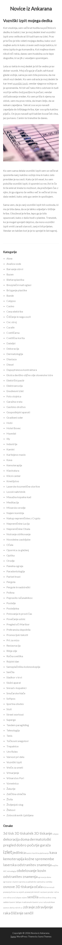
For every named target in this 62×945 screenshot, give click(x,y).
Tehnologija (13, 730)
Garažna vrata (14, 401)
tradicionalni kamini (30, 902)
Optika (10, 555)
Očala (9, 544)
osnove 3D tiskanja (18, 886)
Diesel (10, 364)
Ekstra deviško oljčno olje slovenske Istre (29, 375)
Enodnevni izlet (15, 391)
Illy (8, 438)
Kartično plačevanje (40, 853)
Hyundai (11, 433)
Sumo (13, 936)
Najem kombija (15, 513)
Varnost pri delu (15, 756)
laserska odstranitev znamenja (27, 864)
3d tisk (8, 833)
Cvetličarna (13, 332)
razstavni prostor (47, 892)
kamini (29, 853)
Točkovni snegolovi (17, 741)
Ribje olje (11, 650)
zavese (6, 908)
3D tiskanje (43, 833)
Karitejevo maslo (16, 454)
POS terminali (48, 887)
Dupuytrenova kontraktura (21, 369)
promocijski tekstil (32, 892)
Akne (9, 258)
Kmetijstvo (12, 481)
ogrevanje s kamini (11, 882)
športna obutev (15, 703)
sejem (24, 897)
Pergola (10, 581)
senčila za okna (45, 897)
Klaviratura (12, 470)
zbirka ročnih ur (16, 908)
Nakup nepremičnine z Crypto (23, 518)
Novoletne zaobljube (18, 539)
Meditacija (12, 502)
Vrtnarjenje (12, 772)
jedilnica (19, 852)
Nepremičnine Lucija (18, 523)
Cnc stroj (11, 322)
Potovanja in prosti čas (19, 613)
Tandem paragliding (17, 725)
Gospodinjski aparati (18, 412)
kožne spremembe (39, 859)
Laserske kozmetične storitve (23, 486)
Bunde (10, 295)
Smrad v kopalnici (16, 687)
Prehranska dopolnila (18, 629)
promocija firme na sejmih (13, 892)
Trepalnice (12, 746)
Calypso (11, 300)
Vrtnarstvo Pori (15, 778)
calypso (55, 834)
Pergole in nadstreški (18, 587)
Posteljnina (12, 608)
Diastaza (11, 359)
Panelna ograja (14, 566)
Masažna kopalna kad (18, 497)
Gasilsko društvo (16, 406)
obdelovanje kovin (31, 870)
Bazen (10, 274)
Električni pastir (15, 380)
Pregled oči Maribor (18, 624)
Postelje (11, 603)
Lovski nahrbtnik (15, 491)
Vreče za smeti (14, 767)
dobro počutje (28, 845)
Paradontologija (15, 571)
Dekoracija (12, 348)
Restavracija (13, 645)
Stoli (9, 709)
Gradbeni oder (14, 417)
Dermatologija (14, 353)
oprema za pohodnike (28, 882)
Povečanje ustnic (15, 619)
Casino (10, 306)
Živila (9, 799)
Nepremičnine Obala (18, 528)
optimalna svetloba (44, 882)
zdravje (29, 907)
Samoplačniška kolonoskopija (23, 666)
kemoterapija (13, 859)
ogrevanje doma (44, 877)
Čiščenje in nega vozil (18, 316)
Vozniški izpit (14, 762)
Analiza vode (13, 263)
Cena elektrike (14, 311)
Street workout (15, 714)
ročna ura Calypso (14, 897)
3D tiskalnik (24, 833)
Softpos (10, 698)
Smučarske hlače (15, 693)
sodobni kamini (9, 902)
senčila (32, 897)
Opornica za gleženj (17, 550)
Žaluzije (10, 788)
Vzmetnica (12, 783)
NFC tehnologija (9, 871)
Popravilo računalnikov (19, 597)
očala (38, 886)
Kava (9, 459)
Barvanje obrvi (14, 269)
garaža (45, 845)
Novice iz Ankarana (31, 8)
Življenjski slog (14, 804)
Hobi (9, 422)
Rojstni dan (12, 661)
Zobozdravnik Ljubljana (19, 815)
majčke (55, 865)
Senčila (10, 672)
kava (53, 852)
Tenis (9, 735)
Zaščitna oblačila (16, 794)
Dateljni (10, 343)
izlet (7, 852)
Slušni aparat (13, 682)
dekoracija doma (16, 839)
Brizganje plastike (16, 290)
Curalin (10, 327)
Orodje (10, 560)
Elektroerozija (14, 385)
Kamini (10, 449)
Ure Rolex (12, 751)
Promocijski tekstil (17, 634)
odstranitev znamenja (20, 876)
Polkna (10, 592)
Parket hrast (13, 576)
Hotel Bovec (13, 428)
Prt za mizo (12, 640)
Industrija (11, 444)
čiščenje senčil (22, 913)
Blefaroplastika (15, 279)
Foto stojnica (13, 396)
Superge (11, 719)
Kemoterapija (14, 465)
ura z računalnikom (47, 902)
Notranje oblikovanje (18, 534)
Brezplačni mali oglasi (18, 284)
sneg (54, 897)
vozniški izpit (20, 83)
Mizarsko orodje (15, 507)
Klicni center (13, 475)
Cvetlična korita (15, 338)
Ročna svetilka (14, 656)
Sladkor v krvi (14, 677)
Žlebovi (10, 809)
